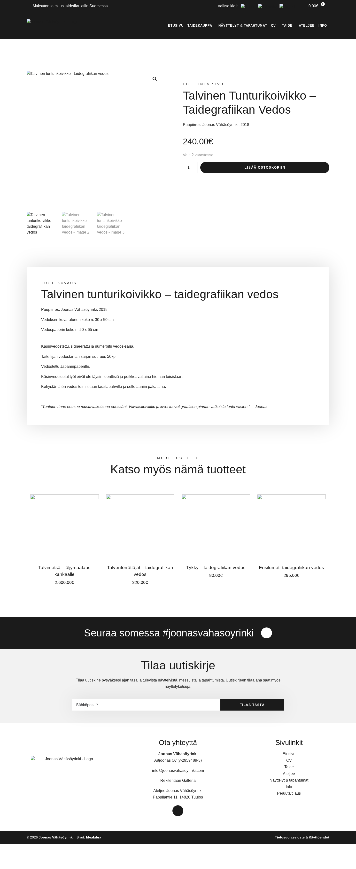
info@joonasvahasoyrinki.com (178, 770)
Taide (287, 25)
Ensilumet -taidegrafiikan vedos (291, 567)
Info (322, 25)
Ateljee (307, 25)
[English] (286, 7)
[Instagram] (266, 632)
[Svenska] (266, 7)
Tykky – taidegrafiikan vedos (216, 567)
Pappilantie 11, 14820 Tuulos (178, 797)
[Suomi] (247, 7)
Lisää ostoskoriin (265, 167)
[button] (154, 79)
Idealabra (93, 837)
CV (273, 25)
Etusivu (176, 25)
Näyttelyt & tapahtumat (242, 25)
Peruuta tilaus (289, 793)
